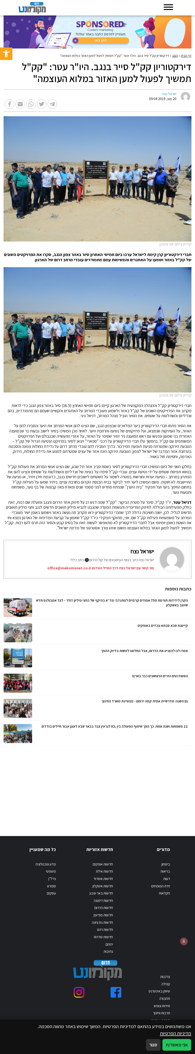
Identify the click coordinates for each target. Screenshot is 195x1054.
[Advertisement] (138, 786)
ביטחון (165, 864)
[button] (6, 54)
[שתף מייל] (20, 104)
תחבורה (164, 998)
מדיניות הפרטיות (175, 1033)
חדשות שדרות (103, 936)
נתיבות (108, 951)
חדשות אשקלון (103, 886)
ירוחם (109, 944)
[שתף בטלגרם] (52, 104)
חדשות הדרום (103, 907)
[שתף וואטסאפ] (31, 104)
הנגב (175, 55)
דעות (166, 878)
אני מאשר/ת (177, 1044)
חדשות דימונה (103, 900)
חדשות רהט (105, 929)
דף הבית (186, 55)
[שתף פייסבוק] (9, 104)
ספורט (51, 886)
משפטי (51, 871)
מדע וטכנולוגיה (45, 864)
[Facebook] (115, 992)
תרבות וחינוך (161, 1012)
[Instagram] (79, 992)
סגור (153, 1044)
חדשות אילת (104, 871)
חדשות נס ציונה (102, 922)
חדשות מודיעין (103, 915)
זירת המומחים (160, 886)
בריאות (165, 871)
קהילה (165, 983)
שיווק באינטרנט (159, 991)
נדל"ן (52, 878)
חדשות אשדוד (103, 878)
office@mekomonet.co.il (69, 568)
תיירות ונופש (162, 1005)
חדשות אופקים (103, 864)
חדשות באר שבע (101, 893)
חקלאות (164, 893)
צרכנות (165, 976)
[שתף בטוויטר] (41, 104)
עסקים (51, 893)
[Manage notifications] (184, 941)
